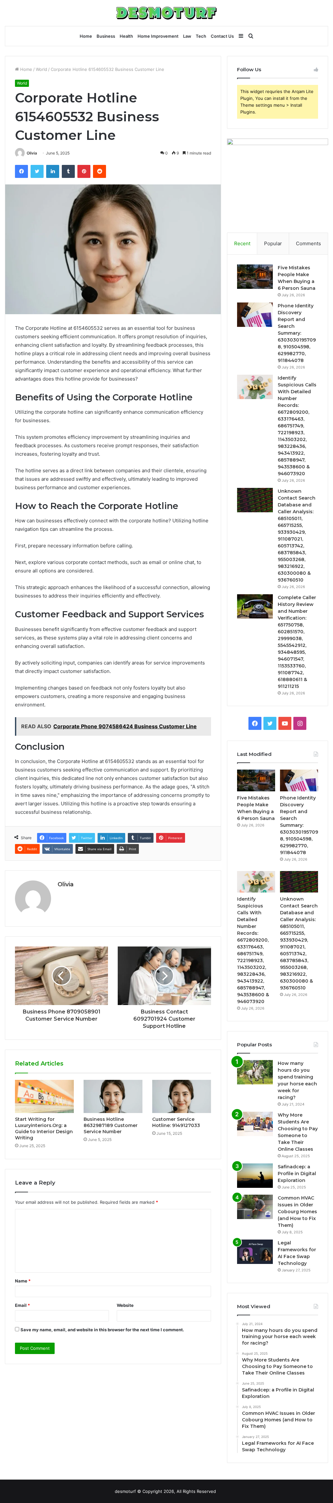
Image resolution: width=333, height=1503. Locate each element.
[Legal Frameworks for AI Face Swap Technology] (255, 1252)
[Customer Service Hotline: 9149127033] (181, 1096)
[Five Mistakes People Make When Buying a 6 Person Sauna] (255, 276)
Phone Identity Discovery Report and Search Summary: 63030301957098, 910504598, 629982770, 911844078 (297, 333)
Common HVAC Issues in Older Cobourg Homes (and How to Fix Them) (297, 1211)
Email (22, 1305)
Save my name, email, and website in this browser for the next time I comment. (102, 1329)
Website (125, 1305)
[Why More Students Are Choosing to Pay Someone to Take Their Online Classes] (255, 1124)
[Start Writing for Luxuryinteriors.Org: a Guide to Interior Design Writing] (44, 1096)
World (41, 69)
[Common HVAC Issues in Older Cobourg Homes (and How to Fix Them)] (255, 1207)
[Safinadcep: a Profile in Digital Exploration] (255, 1175)
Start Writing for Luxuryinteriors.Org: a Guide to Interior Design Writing (44, 1128)
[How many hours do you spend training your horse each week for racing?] (255, 1072)
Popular (273, 243)
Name (23, 1280)
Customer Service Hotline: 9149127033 (176, 1122)
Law (187, 36)
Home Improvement (158, 36)
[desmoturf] (166, 13)
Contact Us (222, 36)
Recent (242, 243)
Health (126, 36)
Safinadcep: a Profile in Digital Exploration (297, 1173)
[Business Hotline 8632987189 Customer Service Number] (113, 1096)
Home (86, 36)
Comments (308, 243)
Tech (201, 36)
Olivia (32, 153)
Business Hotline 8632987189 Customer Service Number (111, 1125)
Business (106, 36)
